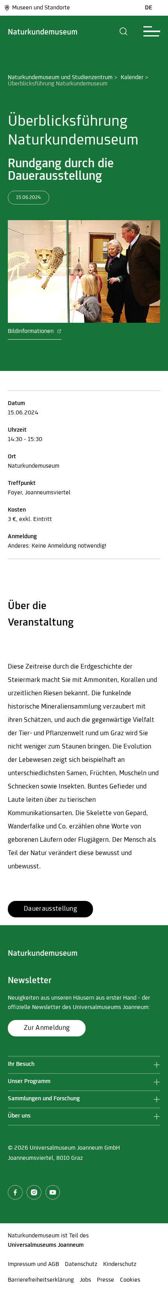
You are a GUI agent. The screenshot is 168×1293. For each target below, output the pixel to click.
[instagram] (34, 1192)
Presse (105, 1280)
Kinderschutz (119, 1264)
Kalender (132, 77)
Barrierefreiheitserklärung (41, 1280)
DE (148, 8)
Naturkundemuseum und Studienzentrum (60, 77)
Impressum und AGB (33, 1264)
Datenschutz (81, 1264)
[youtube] (52, 1192)
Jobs (85, 1280)
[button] (124, 31)
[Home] (43, 31)
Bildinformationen (31, 331)
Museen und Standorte (41, 8)
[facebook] (15, 1192)
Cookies (130, 1280)
